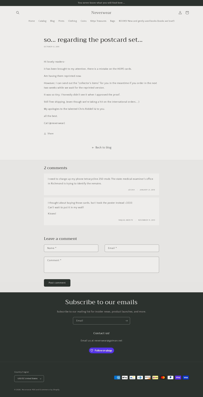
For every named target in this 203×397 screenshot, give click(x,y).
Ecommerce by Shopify (49, 390)
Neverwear (26, 390)
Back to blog (103, 147)
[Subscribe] (126, 320)
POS (34, 390)
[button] (17, 12)
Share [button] (51, 133)
